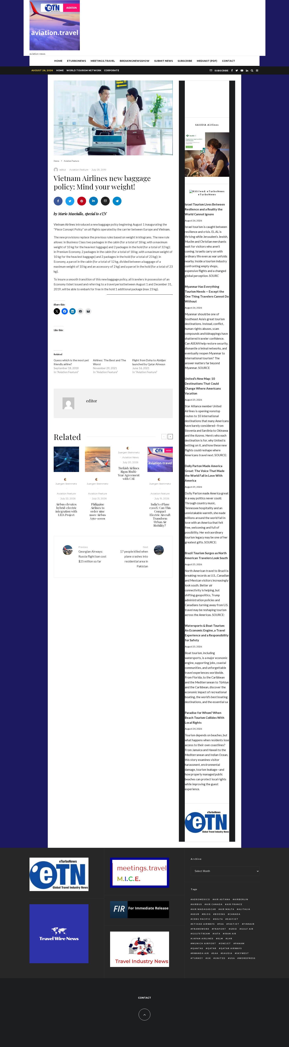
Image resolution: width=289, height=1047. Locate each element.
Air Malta (227, 909)
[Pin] (81, 201)
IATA (217, 933)
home (58, 60)
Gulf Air (247, 929)
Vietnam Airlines (64, 224)
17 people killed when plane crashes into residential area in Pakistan (134, 557)
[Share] (58, 201)
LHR (229, 938)
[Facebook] (232, 70)
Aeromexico (201, 899)
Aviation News (130, 457)
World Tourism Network (83, 70)
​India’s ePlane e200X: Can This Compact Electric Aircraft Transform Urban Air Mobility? (160, 514)
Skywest (243, 953)
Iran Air (230, 933)
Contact (228, 60)
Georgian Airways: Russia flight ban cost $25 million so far (92, 554)
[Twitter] (236, 70)
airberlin (241, 899)
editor (63, 169)
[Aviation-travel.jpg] (160, 459)
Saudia (227, 953)
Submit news (163, 60)
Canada (234, 914)
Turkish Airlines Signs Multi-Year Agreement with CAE (129, 473)
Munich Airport (204, 943)
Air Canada (214, 904)
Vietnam (164, 229)
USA (232, 958)
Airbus (197, 904)
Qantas (197, 948)
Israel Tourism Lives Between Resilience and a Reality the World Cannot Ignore (205, 209)
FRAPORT (220, 929)
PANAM (240, 943)
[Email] (105, 201)
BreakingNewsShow (134, 60)
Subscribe (185, 60)
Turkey (197, 958)
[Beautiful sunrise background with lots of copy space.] (97, 459)
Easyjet (232, 919)
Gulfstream (201, 933)
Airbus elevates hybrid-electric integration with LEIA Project (66, 509)
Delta (219, 919)
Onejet (225, 943)
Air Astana (222, 899)
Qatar (211, 948)
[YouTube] (242, 70)
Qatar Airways (231, 948)
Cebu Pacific (201, 919)
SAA (215, 953)
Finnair (249, 924)
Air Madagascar (204, 909)
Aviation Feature (78, 169)
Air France (234, 904)
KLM (220, 938)
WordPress (247, 958)
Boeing (220, 914)
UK (209, 958)
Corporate (111, 70)
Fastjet (233, 924)
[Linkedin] (247, 70)
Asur (195, 914)
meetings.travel (103, 60)
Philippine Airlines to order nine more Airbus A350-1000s (97, 511)
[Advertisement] (188, 27)
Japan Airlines (203, 938)
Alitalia (244, 909)
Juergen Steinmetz (66, 483)
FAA (221, 924)
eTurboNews (76, 60)
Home (60, 70)
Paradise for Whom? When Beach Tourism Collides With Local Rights (204, 717)
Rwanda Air (200, 953)
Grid (233, 929)
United (220, 958)
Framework (200, 929)
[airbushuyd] (66, 459)
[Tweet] (69, 201)
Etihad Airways (203, 924)
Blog (207, 914)
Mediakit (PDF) (207, 60)
